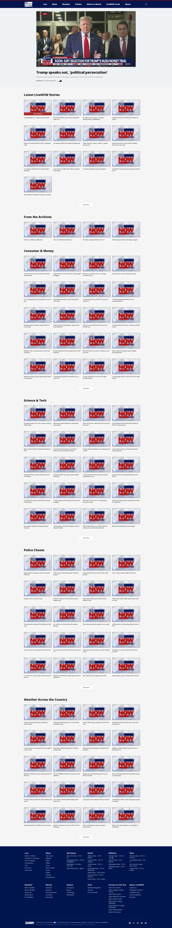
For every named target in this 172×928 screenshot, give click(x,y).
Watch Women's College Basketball (116, 906)
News (48, 853)
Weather (28, 885)
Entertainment (50, 877)
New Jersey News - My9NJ (75, 868)
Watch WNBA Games (115, 910)
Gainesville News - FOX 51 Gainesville (96, 869)
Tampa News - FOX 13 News (95, 865)
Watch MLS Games (115, 912)
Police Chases (50, 868)
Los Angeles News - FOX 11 (137, 861)
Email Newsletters (135, 895)
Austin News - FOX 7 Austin (96, 879)
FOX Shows (28, 870)
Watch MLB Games (115, 894)
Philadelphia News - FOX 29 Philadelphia (75, 861)
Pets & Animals (92, 892)
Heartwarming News (94, 888)
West (131, 853)
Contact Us (133, 888)
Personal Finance (51, 892)
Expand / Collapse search (146, 4)
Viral (90, 885)
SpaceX (69, 890)
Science (70, 885)
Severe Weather (30, 890)
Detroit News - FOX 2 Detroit (115, 861)
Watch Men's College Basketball (115, 902)
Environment (29, 895)
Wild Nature (70, 895)
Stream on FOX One (117, 885)
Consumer (49, 895)
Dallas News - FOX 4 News (96, 872)
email (145, 923)
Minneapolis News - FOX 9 (117, 864)
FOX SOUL (28, 868)
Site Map (132, 897)
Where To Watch (30, 856)
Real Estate (49, 897)
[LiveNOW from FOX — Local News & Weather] (31, 4)
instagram (137, 923)
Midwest (112, 853)
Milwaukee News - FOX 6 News (117, 867)
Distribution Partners (136, 890)
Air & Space (70, 888)
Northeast (71, 853)
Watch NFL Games (115, 888)
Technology (70, 892)
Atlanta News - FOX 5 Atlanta (94, 857)
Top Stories (49, 856)
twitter (141, 923)
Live (26, 853)
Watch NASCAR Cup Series (117, 897)
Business (48, 890)
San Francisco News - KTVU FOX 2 (136, 865)
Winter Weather (30, 888)
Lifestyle (48, 875)
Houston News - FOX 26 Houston (95, 876)
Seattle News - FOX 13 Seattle (136, 869)
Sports (48, 870)
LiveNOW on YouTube (32, 858)
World (47, 861)
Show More (86, 205)
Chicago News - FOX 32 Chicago (116, 857)
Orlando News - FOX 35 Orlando (95, 861)
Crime (47, 865)
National (48, 858)
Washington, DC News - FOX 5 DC (74, 865)
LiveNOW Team (134, 892)
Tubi (26, 865)
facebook (133, 923)
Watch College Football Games (116, 891)
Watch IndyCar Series (115, 899)
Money (49, 885)
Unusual (90, 890)
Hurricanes (28, 892)
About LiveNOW (136, 885)
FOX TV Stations (30, 861)
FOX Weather (29, 863)
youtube (129, 923)
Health (48, 872)
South (90, 853)
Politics (48, 863)
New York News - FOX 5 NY (74, 857)
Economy (49, 888)
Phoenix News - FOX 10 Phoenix (137, 857)
